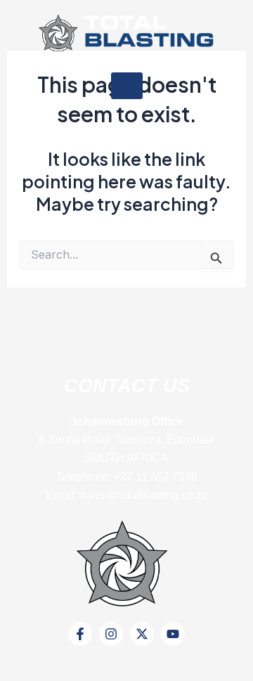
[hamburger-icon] (127, 85)
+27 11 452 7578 (155, 477)
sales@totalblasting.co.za (144, 495)
